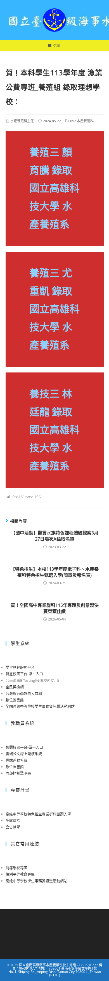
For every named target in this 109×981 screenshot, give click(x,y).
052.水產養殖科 (82, 121)
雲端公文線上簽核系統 (24, 753)
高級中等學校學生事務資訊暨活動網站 (36, 880)
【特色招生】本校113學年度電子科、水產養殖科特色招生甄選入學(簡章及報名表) (55, 572)
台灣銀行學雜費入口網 (24, 693)
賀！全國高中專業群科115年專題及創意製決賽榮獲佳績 (55, 608)
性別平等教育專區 (20, 874)
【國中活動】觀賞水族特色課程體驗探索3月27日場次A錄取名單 (54, 536)
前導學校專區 (16, 867)
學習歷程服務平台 (20, 667)
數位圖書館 (15, 699)
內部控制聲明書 (18, 773)
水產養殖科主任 (22, 121)
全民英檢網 (15, 686)
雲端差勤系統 (16, 760)
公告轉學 (13, 827)
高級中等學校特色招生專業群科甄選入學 (38, 813)
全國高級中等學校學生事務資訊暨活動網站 (40, 706)
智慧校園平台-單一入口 (24, 673)
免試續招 (13, 820)
